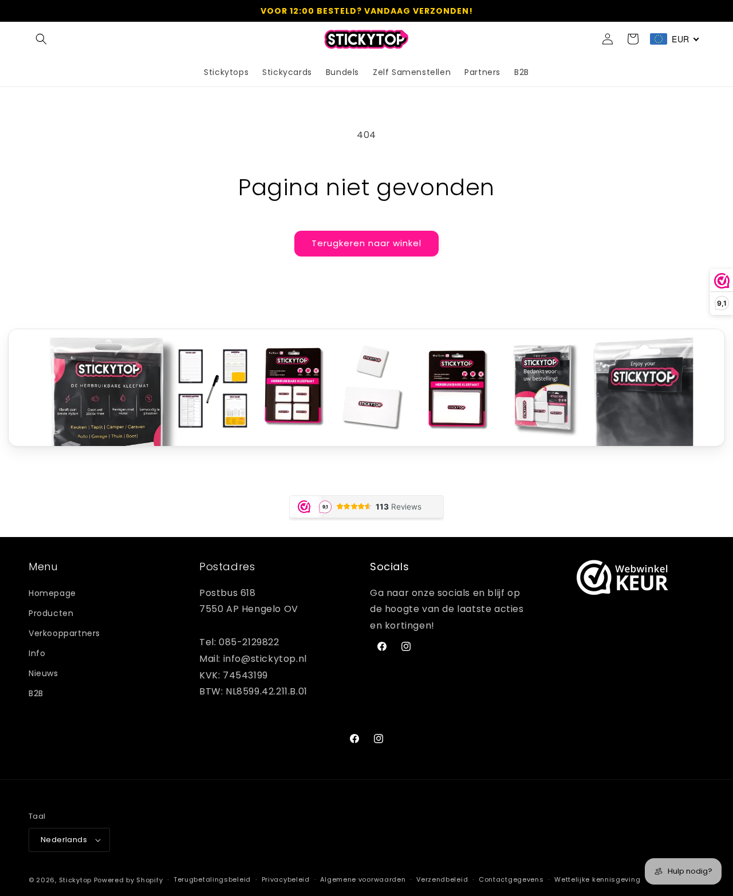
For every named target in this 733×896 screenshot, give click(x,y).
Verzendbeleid (442, 880)
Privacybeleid (286, 880)
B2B (36, 694)
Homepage (52, 593)
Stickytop (75, 880)
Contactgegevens (511, 880)
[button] (41, 39)
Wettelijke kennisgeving (597, 880)
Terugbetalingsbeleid (212, 880)
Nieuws (43, 674)
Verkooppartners (64, 633)
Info (37, 653)
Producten (51, 613)
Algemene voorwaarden (362, 880)
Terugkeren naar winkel (366, 243)
